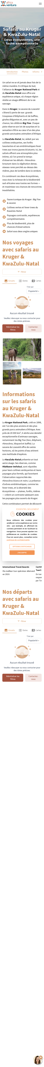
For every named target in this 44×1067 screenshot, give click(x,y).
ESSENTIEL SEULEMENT (27, 509)
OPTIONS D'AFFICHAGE (22, 546)
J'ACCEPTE (22, 553)
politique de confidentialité (18, 540)
